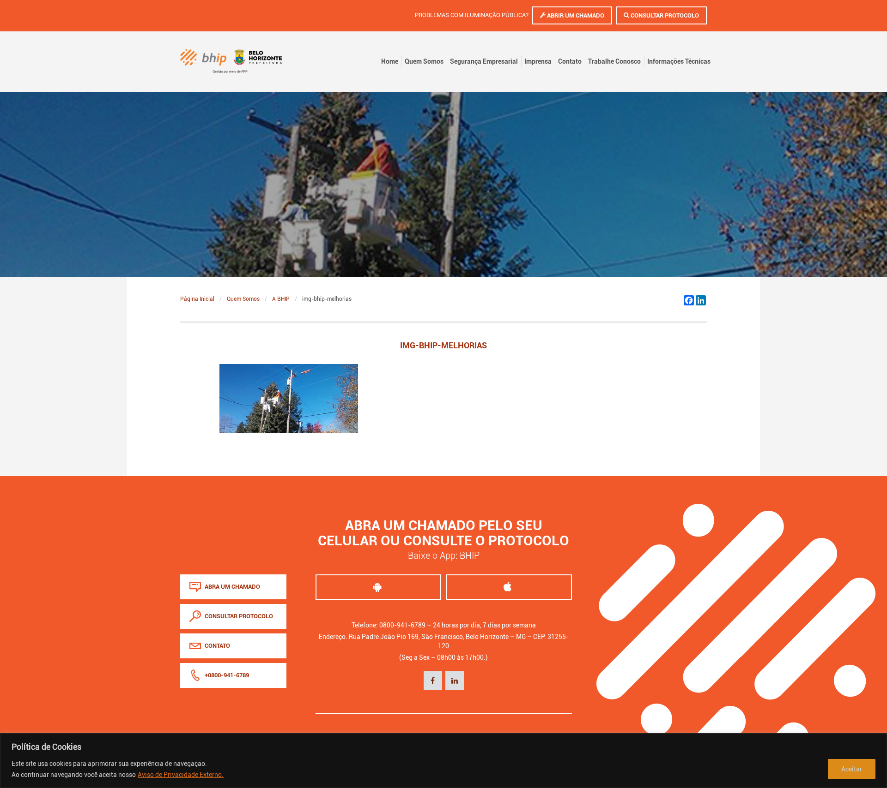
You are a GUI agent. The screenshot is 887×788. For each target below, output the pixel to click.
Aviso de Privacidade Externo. (181, 774)
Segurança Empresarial (484, 61)
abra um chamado (231, 586)
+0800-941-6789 (226, 675)
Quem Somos (424, 61)
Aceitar (851, 769)
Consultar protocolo (664, 15)
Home (389, 61)
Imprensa (538, 61)
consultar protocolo (238, 616)
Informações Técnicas (679, 61)
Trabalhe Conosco (614, 61)
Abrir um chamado (575, 15)
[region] (443, 760)
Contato (570, 61)
